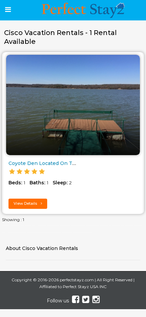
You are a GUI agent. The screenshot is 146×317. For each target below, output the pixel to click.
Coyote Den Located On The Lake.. (51, 163)
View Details (26, 203)
